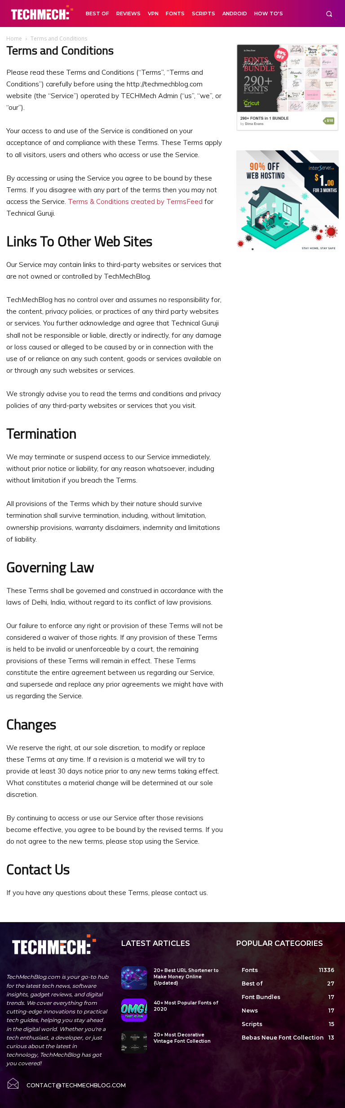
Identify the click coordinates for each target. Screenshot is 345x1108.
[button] (329, 14)
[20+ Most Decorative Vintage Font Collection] (134, 1042)
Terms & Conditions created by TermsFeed (135, 201)
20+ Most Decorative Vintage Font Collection (182, 1038)
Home (14, 38)
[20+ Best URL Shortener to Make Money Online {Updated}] (134, 977)
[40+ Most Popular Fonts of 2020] (134, 1010)
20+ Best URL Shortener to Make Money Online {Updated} (186, 977)
